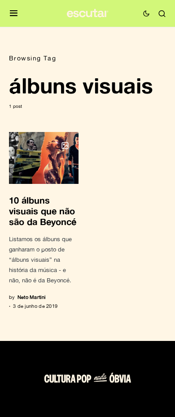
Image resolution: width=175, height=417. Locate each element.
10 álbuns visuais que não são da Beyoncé (42, 211)
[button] (13, 13)
